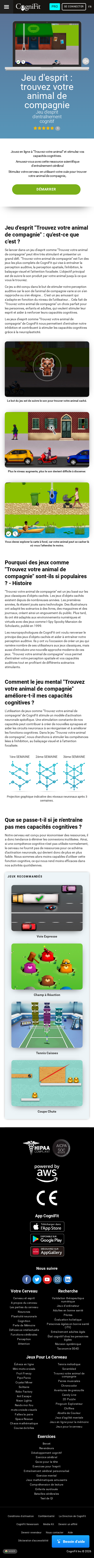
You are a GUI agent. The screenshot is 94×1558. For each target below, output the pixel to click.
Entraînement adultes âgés (68, 1331)
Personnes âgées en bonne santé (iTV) (68, 1326)
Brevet (46, 1443)
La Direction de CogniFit (72, 1516)
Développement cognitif (46, 1452)
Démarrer (46, 189)
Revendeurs (46, 1448)
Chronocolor (69, 1385)
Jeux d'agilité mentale (69, 1417)
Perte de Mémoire (24, 1325)
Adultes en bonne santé (68, 1310)
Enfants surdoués (46, 1489)
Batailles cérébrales (46, 1493)
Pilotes (68, 1315)
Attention (24, 1343)
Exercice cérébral (46, 1457)
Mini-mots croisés (24, 1369)
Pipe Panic (24, 1377)
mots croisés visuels (24, 1409)
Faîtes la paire (24, 1414)
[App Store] (47, 1227)
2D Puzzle (69, 1399)
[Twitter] (37, 1279)
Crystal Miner (24, 1382)
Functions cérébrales (24, 1334)
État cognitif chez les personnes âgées (68, 1338)
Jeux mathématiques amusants (46, 1480)
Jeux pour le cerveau (69, 1426)
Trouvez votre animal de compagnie (69, 1375)
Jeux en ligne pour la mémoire (69, 1422)
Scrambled (69, 1369)
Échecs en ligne (24, 1364)
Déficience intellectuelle (24, 1330)
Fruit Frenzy (24, 1373)
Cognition (24, 1321)
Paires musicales (69, 1381)
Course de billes (24, 1428)
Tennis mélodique (69, 1364)
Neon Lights (24, 1400)
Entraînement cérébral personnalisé (46, 1471)
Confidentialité (46, 1516)
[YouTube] (47, 1279)
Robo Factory (24, 1391)
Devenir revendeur (31, 1532)
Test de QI (46, 1498)
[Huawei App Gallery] (47, 1251)
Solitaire (24, 1387)
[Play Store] (47, 1239)
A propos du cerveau (24, 1302)
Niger (11, 1551)
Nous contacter (54, 1532)
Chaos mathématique (24, 1423)
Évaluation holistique (68, 1319)
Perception (24, 1339)
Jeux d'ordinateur (68, 1305)
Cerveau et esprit (24, 1298)
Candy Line (69, 1395)
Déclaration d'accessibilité (33, 1540)
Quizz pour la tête (46, 1461)
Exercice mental (47, 1475)
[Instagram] (57, 1279)
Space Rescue (24, 1419)
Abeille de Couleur (69, 1413)
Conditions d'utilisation (21, 1516)
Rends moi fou (24, 1405)
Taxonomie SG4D (68, 1348)
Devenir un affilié (67, 1524)
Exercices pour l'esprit (46, 1466)
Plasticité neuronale (24, 1316)
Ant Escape (24, 1396)
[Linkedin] (67, 1279)
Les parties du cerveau (24, 1307)
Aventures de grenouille (69, 1390)
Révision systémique (68, 1344)
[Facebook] (26, 1279)
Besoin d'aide (74, 1541)
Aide (70, 1532)
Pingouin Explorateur (69, 1403)
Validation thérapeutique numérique (68, 1300)
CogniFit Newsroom (27, 1524)
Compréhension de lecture (46, 1484)
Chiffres (69, 1408)
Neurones (24, 1311)
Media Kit (48, 1524)
